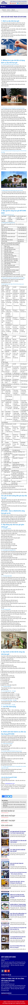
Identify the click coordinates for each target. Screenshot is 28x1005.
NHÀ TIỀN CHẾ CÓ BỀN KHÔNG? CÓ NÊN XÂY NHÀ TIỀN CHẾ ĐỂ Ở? (18, 912)
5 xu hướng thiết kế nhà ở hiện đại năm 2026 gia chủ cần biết (18, 934)
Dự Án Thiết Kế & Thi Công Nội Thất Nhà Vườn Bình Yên (18, 925)
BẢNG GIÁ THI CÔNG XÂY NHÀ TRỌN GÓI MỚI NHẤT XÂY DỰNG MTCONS (17, 894)
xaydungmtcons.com (10, 783)
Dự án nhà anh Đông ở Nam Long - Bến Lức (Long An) (18, 943)
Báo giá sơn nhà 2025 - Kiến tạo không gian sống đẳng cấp (17, 881)
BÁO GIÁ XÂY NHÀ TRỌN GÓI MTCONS (16, 862)
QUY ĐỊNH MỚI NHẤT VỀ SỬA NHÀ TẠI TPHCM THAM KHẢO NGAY (18, 831)
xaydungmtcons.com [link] (10, 960)
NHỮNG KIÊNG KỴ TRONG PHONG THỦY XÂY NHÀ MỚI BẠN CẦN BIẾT (18, 903)
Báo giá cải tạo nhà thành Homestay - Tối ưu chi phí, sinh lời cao (18, 871)
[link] (10, 984)
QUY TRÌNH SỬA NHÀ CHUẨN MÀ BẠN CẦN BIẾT (17, 849)
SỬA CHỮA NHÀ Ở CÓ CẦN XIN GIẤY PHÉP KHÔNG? (18, 840)
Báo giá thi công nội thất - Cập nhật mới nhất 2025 (14, 807)
